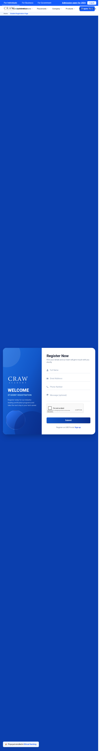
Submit (68, 420)
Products (69, 9)
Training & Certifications (21, 9)
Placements (41, 9)
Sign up (78, 427)
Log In (91, 3)
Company (56, 9)
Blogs (81, 9)
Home (6, 13)
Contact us (92, 9)
